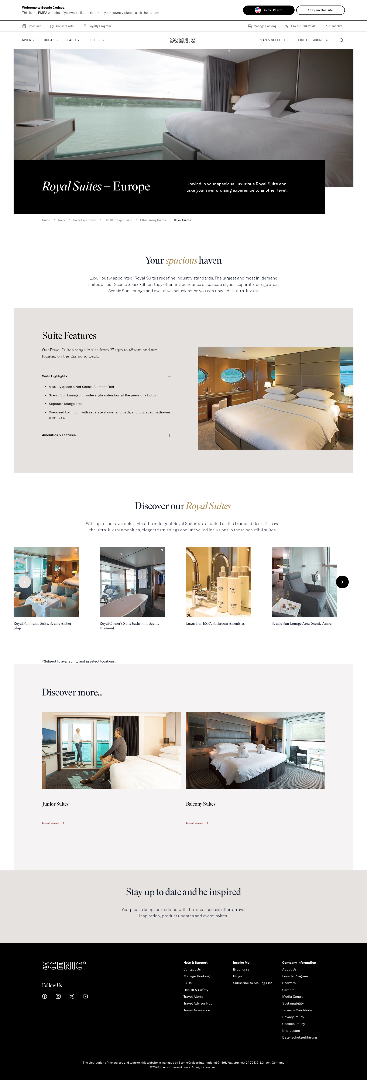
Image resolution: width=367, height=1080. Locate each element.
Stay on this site (320, 10)
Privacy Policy (293, 1017)
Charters (289, 983)
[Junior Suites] (111, 750)
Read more (50, 823)
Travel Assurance (197, 1010)
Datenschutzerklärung (299, 1037)
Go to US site (273, 10)
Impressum (291, 1031)
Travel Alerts (193, 997)
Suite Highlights (54, 376)
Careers (288, 990)
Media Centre (292, 997)
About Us (289, 969)
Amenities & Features (59, 435)
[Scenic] (184, 40)
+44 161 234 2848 (303, 26)
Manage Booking (265, 26)
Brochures (34, 26)
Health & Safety (196, 990)
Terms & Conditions (297, 1010)
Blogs (237, 976)
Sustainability (293, 1003)
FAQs (188, 983)
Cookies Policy (293, 1024)
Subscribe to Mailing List (252, 983)
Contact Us (192, 969)
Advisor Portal (65, 26)
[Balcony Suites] (255, 750)
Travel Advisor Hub (198, 1003)
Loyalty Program (100, 26)
